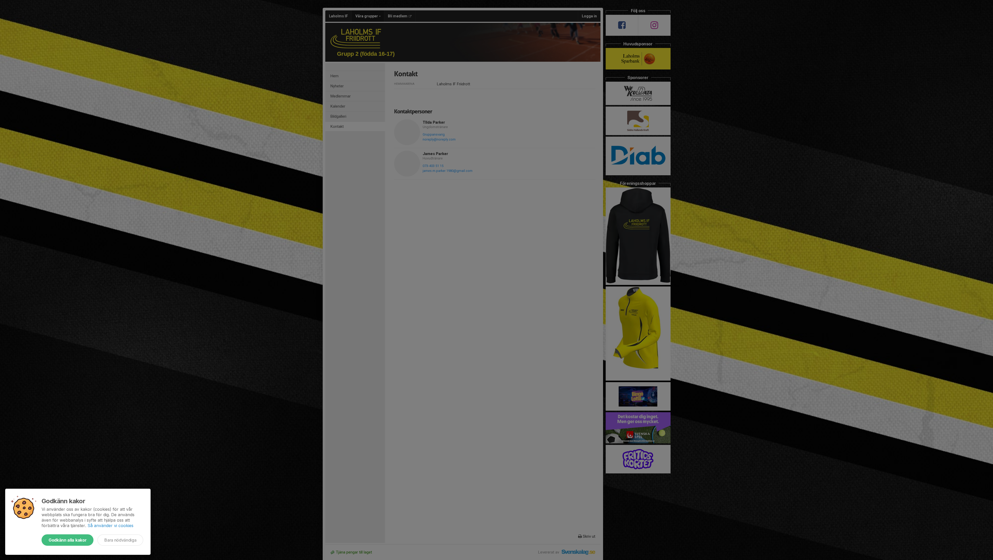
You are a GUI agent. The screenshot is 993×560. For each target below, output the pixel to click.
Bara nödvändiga (120, 540)
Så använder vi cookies (110, 525)
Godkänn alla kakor (67, 540)
